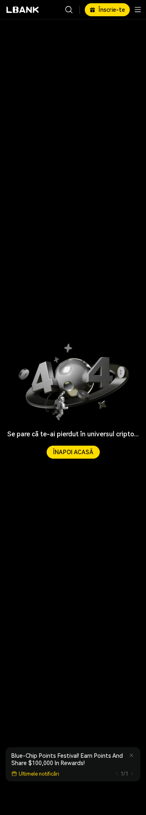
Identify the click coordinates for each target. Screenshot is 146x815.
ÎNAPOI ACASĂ (73, 452)
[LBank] (22, 9)
